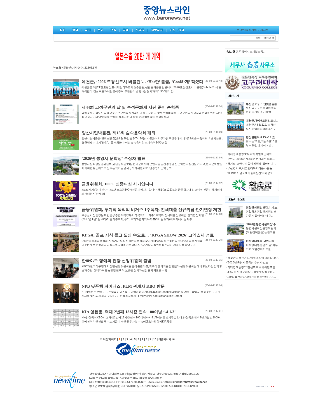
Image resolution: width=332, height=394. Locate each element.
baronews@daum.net (193, 382)
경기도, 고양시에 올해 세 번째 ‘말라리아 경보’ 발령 (256, 163)
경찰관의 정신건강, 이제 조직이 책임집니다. (271, 207)
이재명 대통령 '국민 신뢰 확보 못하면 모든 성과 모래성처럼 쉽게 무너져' (268, 267)
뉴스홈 (57, 67)
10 (154, 339)
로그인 (241, 29)
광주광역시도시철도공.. (250, 51)
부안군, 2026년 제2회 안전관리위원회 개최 (252, 158)
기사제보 (263, 29)
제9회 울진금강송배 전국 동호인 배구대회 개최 (254, 276)
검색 (258, 37)
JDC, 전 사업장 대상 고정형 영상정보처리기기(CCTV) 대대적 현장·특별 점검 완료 (274, 272)
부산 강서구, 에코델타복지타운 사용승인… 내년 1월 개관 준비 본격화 (267, 168)
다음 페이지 (165, 339)
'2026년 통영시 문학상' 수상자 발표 (266, 224)
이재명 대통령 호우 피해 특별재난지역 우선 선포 (255, 154)
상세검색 (268, 37)
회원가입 (251, 29)
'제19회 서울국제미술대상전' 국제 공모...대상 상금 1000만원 (262, 173)
